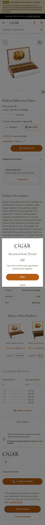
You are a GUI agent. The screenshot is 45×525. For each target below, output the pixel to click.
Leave (22, 285)
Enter (22, 277)
